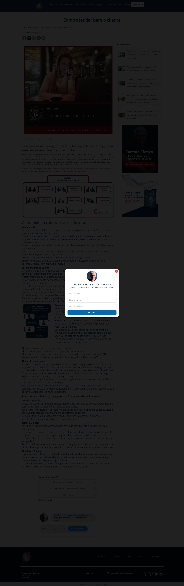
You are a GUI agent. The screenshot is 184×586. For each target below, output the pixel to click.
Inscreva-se (92, 312)
